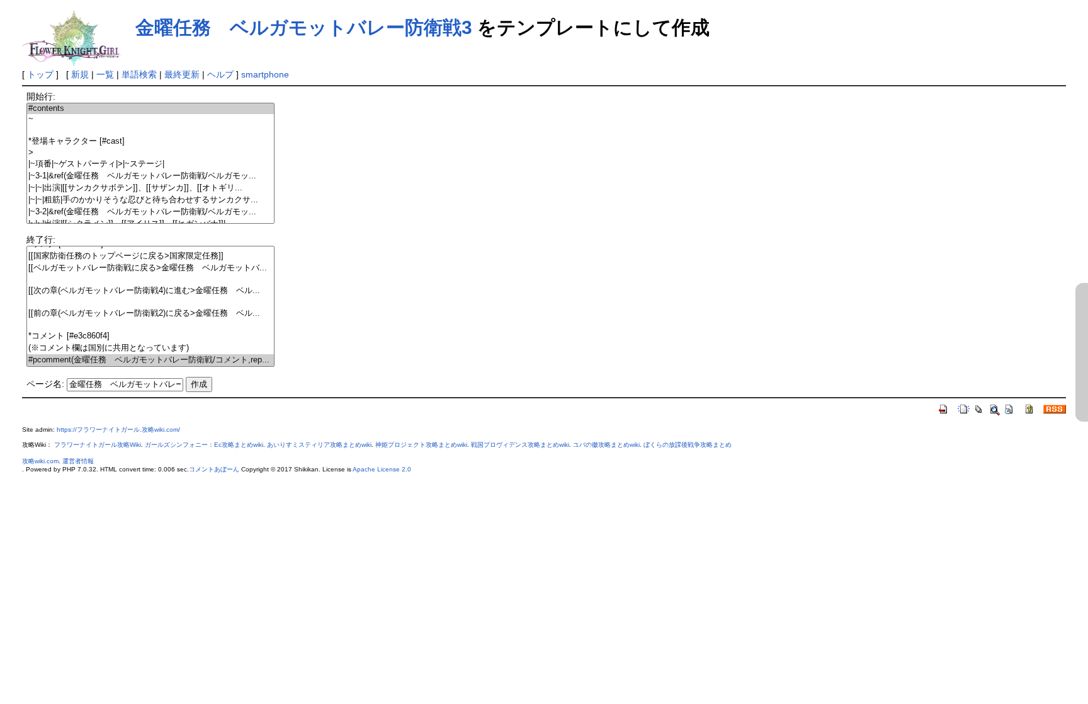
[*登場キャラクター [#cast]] (150, 141)
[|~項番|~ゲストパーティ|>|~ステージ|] (150, 164)
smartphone (265, 74)
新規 (80, 74)
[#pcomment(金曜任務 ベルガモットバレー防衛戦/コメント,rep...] (150, 360)
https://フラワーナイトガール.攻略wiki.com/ (118, 429)
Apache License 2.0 (382, 469)
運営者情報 (78, 461)
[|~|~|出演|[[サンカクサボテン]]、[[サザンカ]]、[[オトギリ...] (150, 188)
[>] (150, 152)
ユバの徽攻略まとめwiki (606, 444)
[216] (150, 279)
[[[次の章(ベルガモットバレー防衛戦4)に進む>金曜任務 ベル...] (150, 291)
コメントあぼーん (214, 469)
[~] (150, 119)
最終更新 (182, 74)
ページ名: (45, 384)
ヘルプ (220, 74)
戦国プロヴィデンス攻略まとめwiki (520, 444)
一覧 (105, 74)
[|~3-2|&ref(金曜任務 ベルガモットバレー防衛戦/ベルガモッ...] (150, 212)
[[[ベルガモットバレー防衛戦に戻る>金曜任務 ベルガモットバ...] (150, 268)
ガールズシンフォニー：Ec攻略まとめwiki (204, 444)
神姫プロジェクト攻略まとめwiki (421, 444)
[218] (150, 302)
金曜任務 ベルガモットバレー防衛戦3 (303, 27)
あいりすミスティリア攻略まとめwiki (319, 444)
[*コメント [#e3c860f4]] (150, 336)
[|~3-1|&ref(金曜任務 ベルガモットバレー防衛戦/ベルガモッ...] (150, 176)
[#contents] (150, 108)
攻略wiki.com (40, 461)
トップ (40, 74)
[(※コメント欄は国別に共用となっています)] (150, 348)
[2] (150, 130)
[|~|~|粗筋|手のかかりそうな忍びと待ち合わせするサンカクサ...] (150, 200)
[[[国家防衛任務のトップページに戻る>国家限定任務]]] (150, 256)
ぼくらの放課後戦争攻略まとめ (687, 444)
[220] (150, 325)
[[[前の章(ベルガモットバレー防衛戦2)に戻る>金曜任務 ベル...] (150, 314)
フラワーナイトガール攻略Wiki (97, 444)
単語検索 (139, 74)
